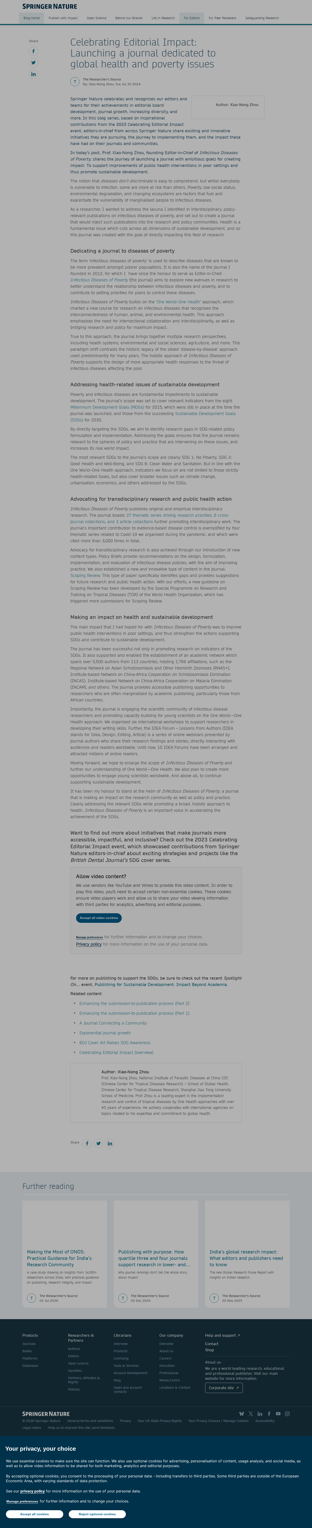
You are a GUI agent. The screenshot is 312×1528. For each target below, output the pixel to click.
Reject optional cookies (97, 1514)
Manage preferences (22, 1501)
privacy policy (32, 1491)
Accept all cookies (34, 1514)
